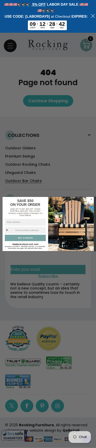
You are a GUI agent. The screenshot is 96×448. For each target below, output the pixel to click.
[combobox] (9, 230)
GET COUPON (25, 238)
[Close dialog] (91, 199)
